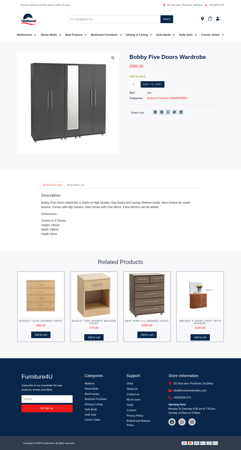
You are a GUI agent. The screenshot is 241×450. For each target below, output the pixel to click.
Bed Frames (73, 34)
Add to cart (152, 84)
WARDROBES (179, 98)
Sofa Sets (186, 34)
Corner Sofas (210, 34)
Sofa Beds (163, 34)
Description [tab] (52, 185)
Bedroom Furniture (104, 34)
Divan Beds (49, 34)
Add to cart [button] (41, 334)
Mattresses (24, 34)
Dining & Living (137, 34)
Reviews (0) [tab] (76, 185)
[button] (113, 58)
